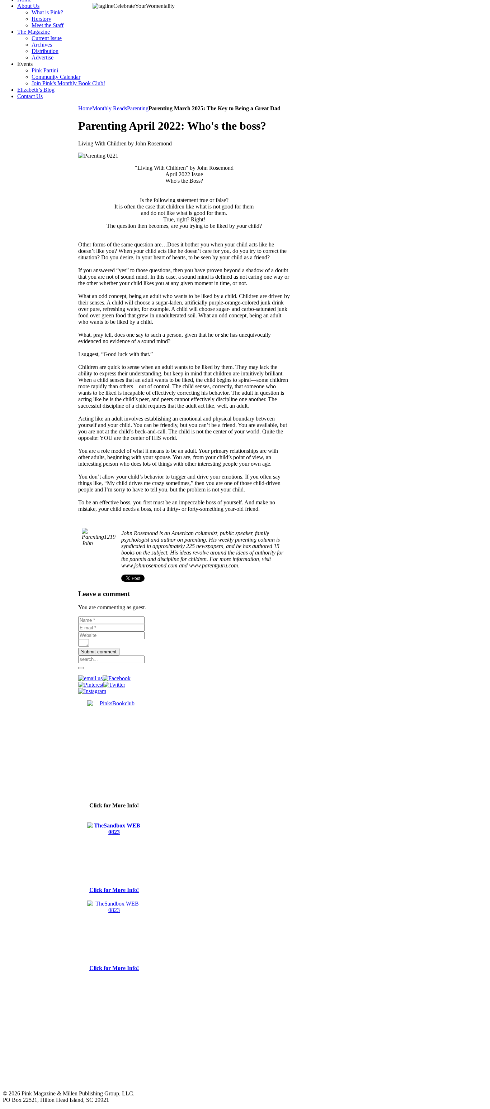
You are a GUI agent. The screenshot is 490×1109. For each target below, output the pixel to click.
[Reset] (81, 668)
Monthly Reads (109, 108)
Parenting (138, 108)
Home (85, 108)
